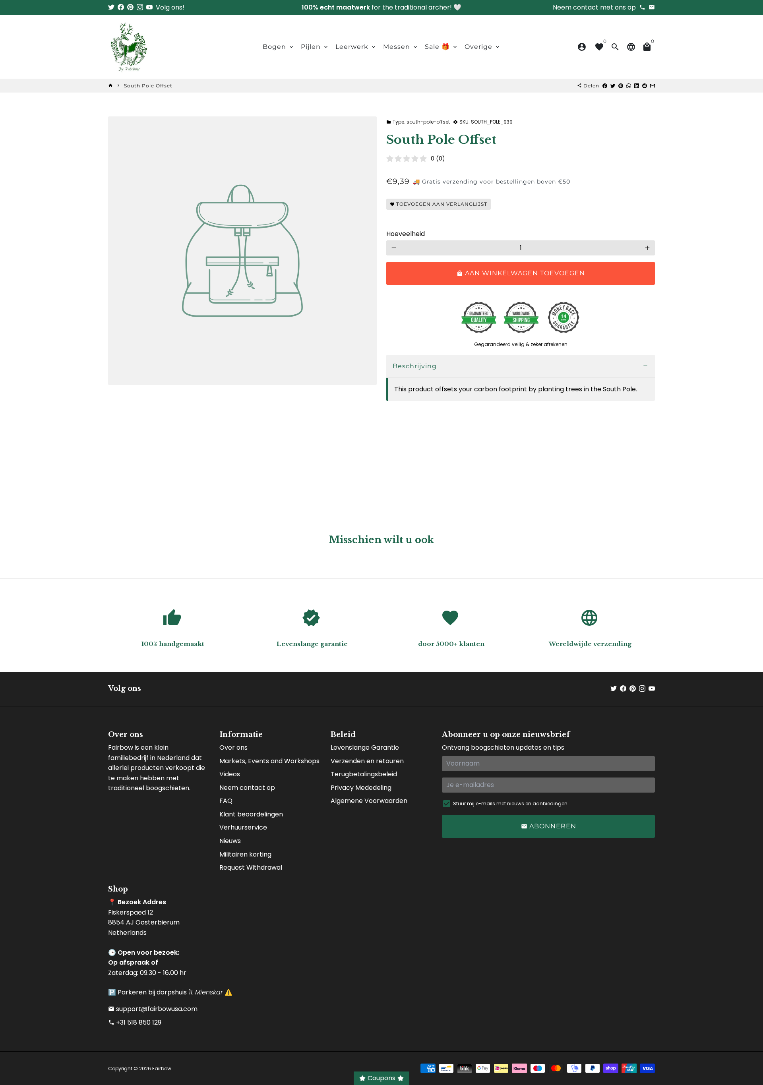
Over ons (233, 747)
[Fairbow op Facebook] (121, 7)
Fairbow (161, 1068)
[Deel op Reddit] (644, 86)
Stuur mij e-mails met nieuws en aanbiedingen (510, 803)
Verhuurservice (243, 827)
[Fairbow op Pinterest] (130, 7)
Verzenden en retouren (367, 761)
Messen (400, 46)
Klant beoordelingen (251, 814)
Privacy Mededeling (361, 787)
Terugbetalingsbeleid (364, 774)
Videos (229, 774)
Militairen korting (245, 854)
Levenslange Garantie (365, 747)
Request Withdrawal (250, 867)
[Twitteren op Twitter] (612, 86)
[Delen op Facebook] (604, 86)
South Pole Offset (148, 86)
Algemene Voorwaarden (369, 800)
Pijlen (315, 46)
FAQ (225, 800)
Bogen (278, 46)
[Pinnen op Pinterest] (620, 86)
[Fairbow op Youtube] (149, 7)
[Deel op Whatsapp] (628, 86)
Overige (483, 46)
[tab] (520, 366)
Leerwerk (356, 46)
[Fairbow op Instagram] (140, 7)
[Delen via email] (652, 86)
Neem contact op (247, 787)
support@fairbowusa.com (153, 1008)
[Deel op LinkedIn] (636, 86)
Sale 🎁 (441, 46)
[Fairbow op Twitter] (111, 7)
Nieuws (230, 840)
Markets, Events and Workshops (269, 761)
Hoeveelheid (405, 233)
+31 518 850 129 (134, 1022)
